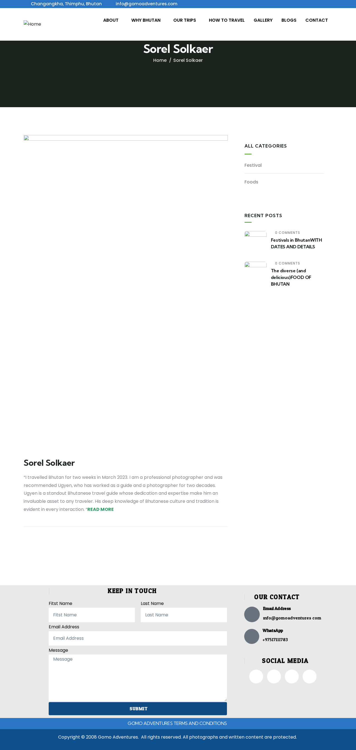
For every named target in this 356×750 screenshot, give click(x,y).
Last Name (152, 603)
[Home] (32, 24)
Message (58, 650)
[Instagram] (274, 676)
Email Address (64, 627)
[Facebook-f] (256, 676)
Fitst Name (60, 603)
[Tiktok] (292, 676)
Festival (253, 165)
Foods (251, 182)
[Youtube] (310, 676)
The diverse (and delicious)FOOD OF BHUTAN (291, 277)
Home (160, 60)
